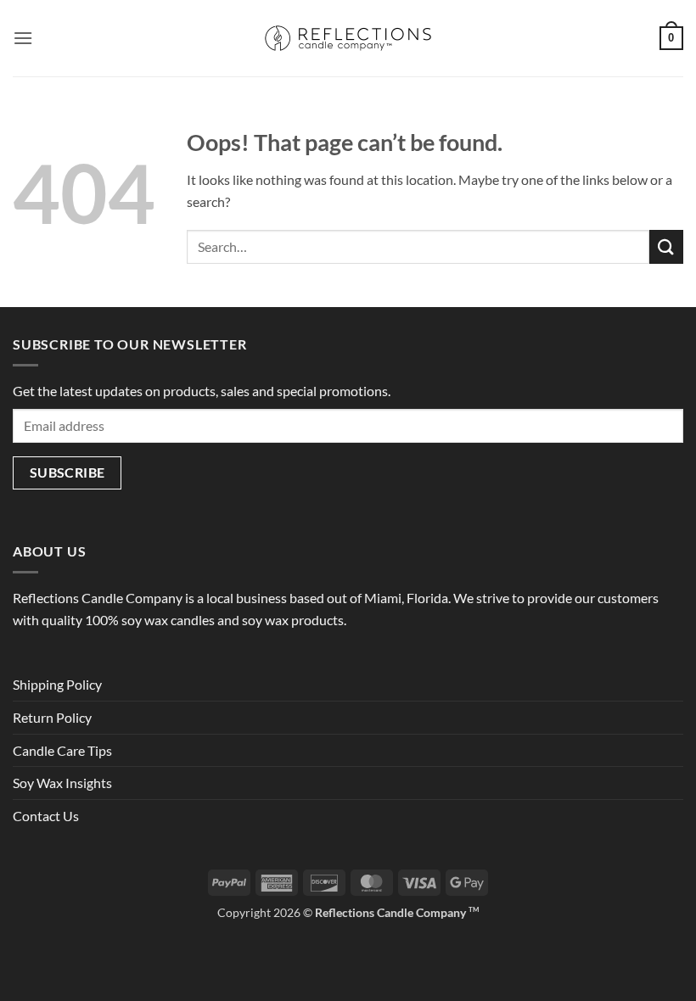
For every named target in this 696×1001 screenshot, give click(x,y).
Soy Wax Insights (62, 783)
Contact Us (46, 816)
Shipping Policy (57, 684)
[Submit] (666, 246)
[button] (23, 38)
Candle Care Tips (62, 750)
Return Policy (52, 717)
